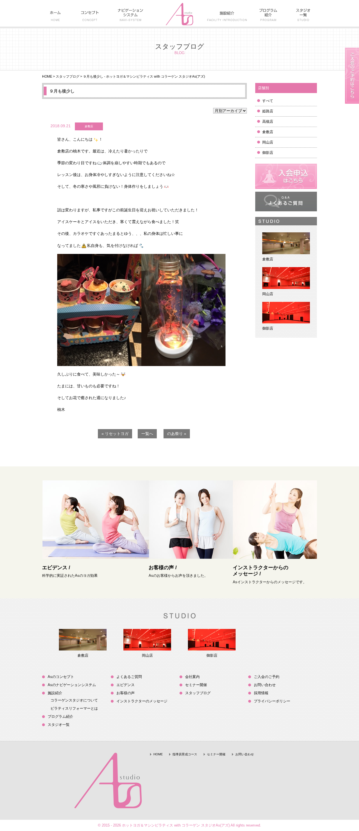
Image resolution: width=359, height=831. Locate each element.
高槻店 (267, 121)
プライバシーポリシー (272, 701)
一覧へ (147, 433)
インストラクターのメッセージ (141, 701)
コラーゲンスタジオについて (74, 700)
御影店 (267, 153)
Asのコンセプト (61, 677)
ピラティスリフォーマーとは (74, 708)
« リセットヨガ (115, 433)
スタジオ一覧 (59, 725)
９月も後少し (62, 91)
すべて (267, 101)
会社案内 (192, 677)
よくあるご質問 (129, 677)
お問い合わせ (265, 685)
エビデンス (125, 685)
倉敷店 (267, 132)
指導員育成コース (184, 754)
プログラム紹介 (60, 716)
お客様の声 (125, 693)
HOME (47, 76)
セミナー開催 (196, 685)
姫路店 (267, 111)
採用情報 (261, 693)
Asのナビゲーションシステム (72, 685)
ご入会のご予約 (266, 677)
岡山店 (267, 142)
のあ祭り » (176, 433)
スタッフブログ (67, 76)
